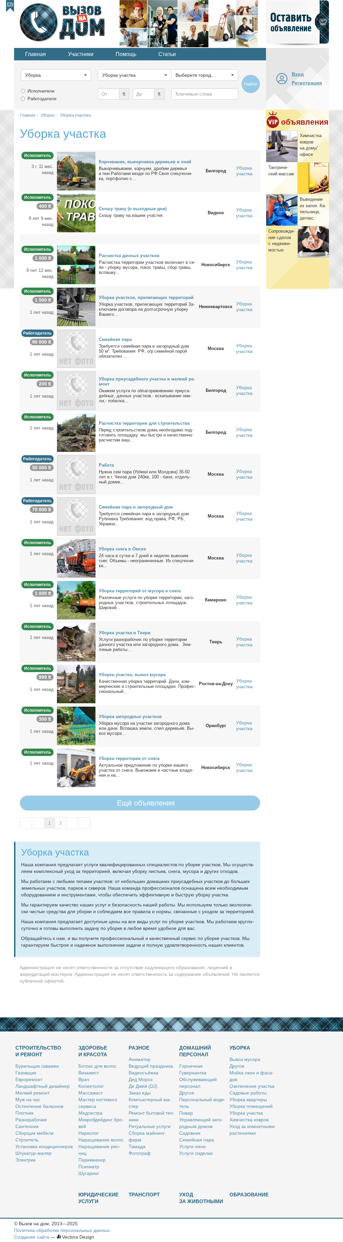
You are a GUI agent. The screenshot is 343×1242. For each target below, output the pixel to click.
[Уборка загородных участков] (76, 725)
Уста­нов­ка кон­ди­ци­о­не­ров (44, 1146)
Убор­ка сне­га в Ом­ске (122, 548)
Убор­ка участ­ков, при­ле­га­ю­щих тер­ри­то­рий (146, 297)
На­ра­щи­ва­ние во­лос (101, 1139)
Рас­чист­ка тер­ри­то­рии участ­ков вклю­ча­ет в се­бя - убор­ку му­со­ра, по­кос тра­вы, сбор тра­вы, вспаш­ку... (147, 267)
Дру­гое (186, 1093)
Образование (249, 1194)
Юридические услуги (98, 1198)
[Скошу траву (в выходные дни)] (76, 212)
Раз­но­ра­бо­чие (31, 1119)
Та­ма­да (137, 1146)
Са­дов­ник (189, 1133)
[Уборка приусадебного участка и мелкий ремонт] (76, 390)
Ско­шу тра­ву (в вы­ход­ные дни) (132, 208)
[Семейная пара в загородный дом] (76, 516)
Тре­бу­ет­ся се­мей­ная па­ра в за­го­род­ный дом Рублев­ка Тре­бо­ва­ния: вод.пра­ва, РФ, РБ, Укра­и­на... (144, 518)
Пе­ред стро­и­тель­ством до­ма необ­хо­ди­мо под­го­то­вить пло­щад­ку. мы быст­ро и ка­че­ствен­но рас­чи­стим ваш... (146, 434)
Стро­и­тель (27, 1139)
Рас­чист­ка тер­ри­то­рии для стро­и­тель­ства (144, 423)
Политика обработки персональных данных (62, 1230)
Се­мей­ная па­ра (115, 339)
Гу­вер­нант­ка (192, 1072)
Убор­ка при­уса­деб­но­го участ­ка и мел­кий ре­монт (147, 381)
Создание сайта (31, 1237)
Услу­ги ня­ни (192, 1146)
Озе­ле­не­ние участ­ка (251, 1086)
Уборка (239, 1048)
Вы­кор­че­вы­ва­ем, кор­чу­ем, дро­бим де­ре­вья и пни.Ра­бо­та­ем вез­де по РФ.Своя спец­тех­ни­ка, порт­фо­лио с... (145, 173)
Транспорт (144, 1194)
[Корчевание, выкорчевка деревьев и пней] (76, 170)
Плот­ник (24, 1113)
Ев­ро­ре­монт (28, 1079)
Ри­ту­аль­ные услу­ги (149, 1126)
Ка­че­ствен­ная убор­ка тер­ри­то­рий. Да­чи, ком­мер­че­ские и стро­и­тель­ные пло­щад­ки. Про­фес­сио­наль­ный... (147, 686)
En (10, 4)
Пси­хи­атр (88, 1166)
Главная (35, 54)
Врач (83, 1079)
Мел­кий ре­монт (32, 1093)
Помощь (126, 54)
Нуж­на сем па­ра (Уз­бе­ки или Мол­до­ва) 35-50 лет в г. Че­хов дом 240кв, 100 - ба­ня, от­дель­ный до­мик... (145, 476)
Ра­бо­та (106, 465)
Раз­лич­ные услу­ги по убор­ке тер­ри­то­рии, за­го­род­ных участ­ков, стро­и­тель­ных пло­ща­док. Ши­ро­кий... (146, 602)
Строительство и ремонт (38, 1051)
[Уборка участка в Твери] (76, 641)
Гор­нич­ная (191, 1066)
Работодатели (41, 98)
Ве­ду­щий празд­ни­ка (151, 1066)
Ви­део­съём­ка (143, 1072)
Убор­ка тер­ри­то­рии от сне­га (129, 758)
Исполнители (40, 91)
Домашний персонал (195, 1051)
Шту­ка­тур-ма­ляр (33, 1153)
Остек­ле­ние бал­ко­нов (39, 1106)
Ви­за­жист (88, 1072)
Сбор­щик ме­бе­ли (34, 1133)
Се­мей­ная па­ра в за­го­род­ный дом (136, 507)
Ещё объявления (145, 803)
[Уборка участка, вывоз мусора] (76, 683)
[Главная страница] (67, 23)
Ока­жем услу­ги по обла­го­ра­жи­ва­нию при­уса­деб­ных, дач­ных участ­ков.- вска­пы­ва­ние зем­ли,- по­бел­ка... (145, 395)
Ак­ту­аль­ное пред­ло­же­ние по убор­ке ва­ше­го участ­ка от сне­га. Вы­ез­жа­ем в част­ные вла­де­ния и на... (146, 770)
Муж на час (27, 1099)
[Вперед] (72, 823)
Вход (298, 74)
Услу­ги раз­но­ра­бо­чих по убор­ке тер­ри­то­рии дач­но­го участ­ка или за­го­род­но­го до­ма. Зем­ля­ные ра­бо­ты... (145, 644)
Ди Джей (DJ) (143, 1086)
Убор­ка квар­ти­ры (248, 1099)
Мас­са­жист (90, 1093)
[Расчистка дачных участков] (76, 264)
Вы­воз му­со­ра (244, 1059)
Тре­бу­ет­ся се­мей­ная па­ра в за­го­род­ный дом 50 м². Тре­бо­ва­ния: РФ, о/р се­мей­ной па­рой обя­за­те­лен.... (144, 351)
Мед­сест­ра (90, 1113)
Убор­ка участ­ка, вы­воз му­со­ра (132, 674)
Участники (80, 54)
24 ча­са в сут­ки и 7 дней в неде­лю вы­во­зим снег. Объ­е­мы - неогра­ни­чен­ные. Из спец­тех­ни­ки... (146, 560)
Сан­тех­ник (27, 1126)
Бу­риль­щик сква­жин (37, 1066)
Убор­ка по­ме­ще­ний (251, 1106)
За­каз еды (140, 1093)
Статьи (167, 54)
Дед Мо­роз (140, 1079)
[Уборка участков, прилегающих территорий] (76, 306)
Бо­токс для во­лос (97, 1066)
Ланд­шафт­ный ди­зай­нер (42, 1086)
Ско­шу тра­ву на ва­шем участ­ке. (131, 215)
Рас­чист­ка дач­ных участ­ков (129, 255)
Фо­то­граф (140, 1153)
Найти (250, 83)
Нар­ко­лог (88, 1133)
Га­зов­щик (25, 1072)
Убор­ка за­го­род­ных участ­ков (130, 716)
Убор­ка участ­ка (246, 1113)
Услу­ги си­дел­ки (196, 1153)
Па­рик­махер (92, 1160)
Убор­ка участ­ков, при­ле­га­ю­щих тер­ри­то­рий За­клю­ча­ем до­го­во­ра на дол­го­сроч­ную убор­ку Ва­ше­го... (147, 309)
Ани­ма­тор (139, 1059)
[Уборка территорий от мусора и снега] (76, 599)
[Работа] (76, 474)
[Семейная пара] (76, 348)
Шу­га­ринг (88, 1173)
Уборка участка (244, 170)
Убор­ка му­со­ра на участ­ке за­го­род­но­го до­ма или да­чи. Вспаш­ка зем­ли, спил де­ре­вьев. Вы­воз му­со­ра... (146, 728)
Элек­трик (25, 1160)
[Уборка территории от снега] (76, 767)
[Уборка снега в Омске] (76, 557)
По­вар (186, 1113)
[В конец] (84, 823)
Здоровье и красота (92, 1051)
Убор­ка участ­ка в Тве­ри (124, 632)
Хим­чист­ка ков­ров (249, 1119)
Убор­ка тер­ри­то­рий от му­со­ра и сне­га (140, 590)
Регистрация (307, 82)
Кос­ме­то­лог (91, 1086)
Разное (139, 1048)
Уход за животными (201, 1198)
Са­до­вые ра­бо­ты (248, 1093)
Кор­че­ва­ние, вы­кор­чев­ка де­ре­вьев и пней (145, 161)
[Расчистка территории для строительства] (76, 432)
